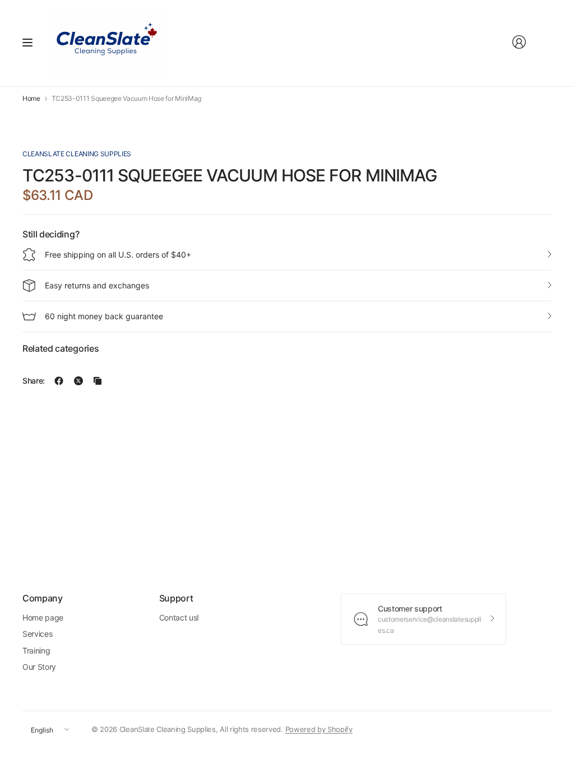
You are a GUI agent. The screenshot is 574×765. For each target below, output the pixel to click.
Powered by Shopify (319, 729)
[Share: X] (78, 381)
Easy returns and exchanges (97, 285)
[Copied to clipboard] (97, 381)
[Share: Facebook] (59, 381)
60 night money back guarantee (104, 316)
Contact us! (179, 617)
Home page (42, 617)
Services (37, 633)
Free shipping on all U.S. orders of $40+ (118, 254)
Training (36, 650)
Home (31, 98)
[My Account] (519, 42)
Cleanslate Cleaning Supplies (76, 154)
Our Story (39, 666)
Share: (33, 381)
